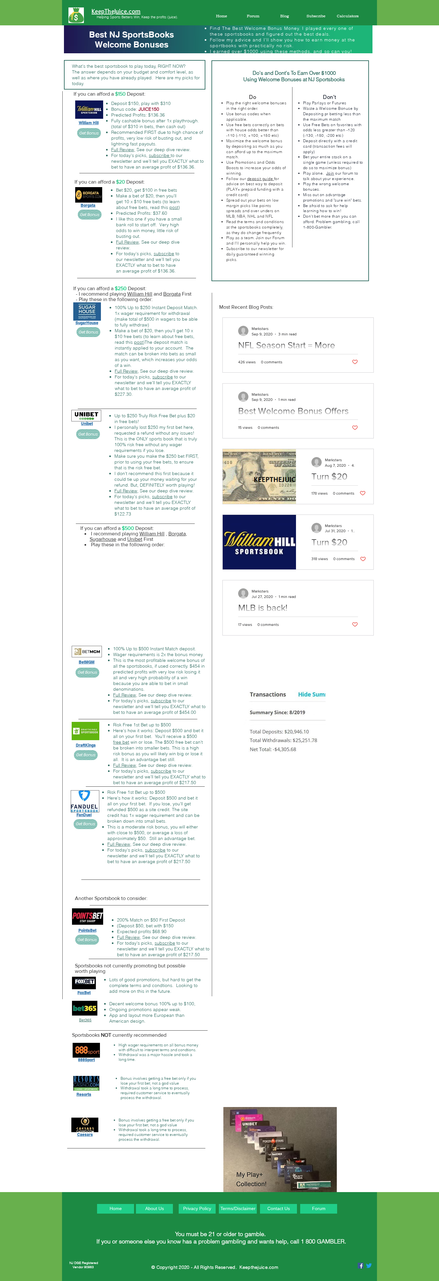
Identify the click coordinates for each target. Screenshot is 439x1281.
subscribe (160, 155)
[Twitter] (369, 1265)
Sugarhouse (103, 539)
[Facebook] (360, 1265)
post (173, 207)
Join (330, 173)
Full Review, (123, 149)
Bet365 (85, 1019)
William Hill (139, 294)
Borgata (172, 294)
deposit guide (260, 178)
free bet (121, 742)
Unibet (134, 539)
